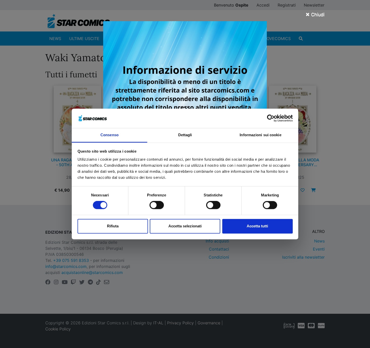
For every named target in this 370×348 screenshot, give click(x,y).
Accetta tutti (257, 226)
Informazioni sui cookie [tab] (260, 135)
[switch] (157, 205)
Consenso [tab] (109, 135)
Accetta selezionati (185, 226)
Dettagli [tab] (185, 135)
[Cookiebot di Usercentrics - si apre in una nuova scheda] (271, 118)
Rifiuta (113, 226)
